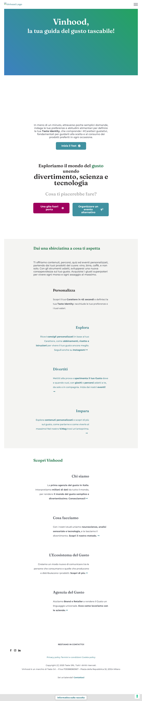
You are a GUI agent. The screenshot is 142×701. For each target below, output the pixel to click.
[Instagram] (15, 650)
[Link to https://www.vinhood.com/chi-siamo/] (87, 498)
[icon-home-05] (100, 470)
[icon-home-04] (100, 405)
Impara (82, 411)
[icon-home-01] (41, 284)
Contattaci (79, 677)
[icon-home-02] (100, 321)
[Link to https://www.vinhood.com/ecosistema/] (87, 573)
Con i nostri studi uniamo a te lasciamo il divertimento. (79, 531)
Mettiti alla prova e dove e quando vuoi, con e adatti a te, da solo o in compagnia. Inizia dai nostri (80, 382)
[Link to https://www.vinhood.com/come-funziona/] (98, 536)
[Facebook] (11, 650)
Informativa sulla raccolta (71, 697)
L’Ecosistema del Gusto (69, 555)
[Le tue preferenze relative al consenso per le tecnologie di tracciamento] (137, 696)
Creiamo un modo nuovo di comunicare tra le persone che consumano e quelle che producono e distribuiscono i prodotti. (61, 568)
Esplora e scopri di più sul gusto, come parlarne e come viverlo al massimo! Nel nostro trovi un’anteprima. (62, 424)
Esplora (82, 327)
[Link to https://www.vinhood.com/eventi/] (54, 391)
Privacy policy (53, 657)
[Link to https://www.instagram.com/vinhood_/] (87, 350)
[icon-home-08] (41, 586)
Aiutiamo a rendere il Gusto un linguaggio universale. (80, 606)
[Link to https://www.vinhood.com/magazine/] (87, 433)
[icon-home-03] (41, 363)
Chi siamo (80, 476)
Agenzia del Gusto (68, 592)
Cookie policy (88, 657)
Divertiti (60, 369)
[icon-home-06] (41, 511)
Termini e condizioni (71, 657)
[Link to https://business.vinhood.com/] (67, 610)
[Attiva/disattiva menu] (135, 4)
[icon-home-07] (100, 549)
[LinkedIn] (19, 650)
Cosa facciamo (65, 518)
